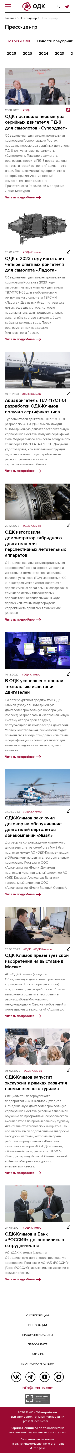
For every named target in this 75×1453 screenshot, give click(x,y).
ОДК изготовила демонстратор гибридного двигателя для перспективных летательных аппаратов (35, 543)
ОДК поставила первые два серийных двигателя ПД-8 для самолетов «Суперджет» (36, 122)
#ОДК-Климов (32, 252)
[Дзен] (45, 1377)
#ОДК (26, 110)
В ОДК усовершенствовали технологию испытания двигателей (34, 686)
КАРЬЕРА (38, 1354)
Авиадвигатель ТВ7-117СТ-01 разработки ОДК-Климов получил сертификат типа (35, 406)
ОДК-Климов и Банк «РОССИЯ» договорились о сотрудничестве (34, 1240)
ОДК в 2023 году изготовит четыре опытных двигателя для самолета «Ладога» (35, 264)
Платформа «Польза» (37, 1363)
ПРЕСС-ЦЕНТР (38, 1344)
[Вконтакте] (16, 1377)
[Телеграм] (30, 1377)
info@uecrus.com (38, 1387)
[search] (58, 6)
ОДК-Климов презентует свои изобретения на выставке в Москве (37, 961)
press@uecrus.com (35, 1421)
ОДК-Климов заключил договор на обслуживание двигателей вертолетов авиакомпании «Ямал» (33, 826)
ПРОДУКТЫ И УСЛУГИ (37, 1335)
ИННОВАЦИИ (37, 1325)
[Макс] (59, 1377)
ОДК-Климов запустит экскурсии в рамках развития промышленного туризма (36, 1083)
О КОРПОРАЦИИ (37, 1315)
